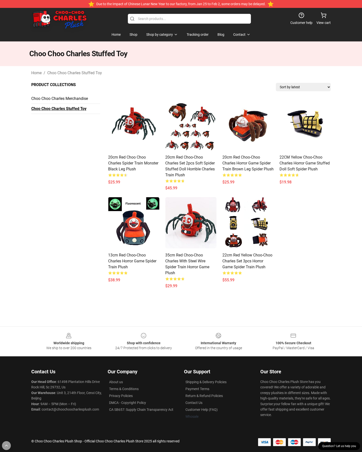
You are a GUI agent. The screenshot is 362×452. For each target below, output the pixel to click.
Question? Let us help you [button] (339, 446)
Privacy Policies (121, 396)
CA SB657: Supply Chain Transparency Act (141, 410)
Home (36, 73)
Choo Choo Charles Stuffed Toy (74, 73)
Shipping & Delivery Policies (206, 382)
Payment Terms (197, 389)
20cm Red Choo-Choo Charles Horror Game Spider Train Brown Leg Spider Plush (248, 163)
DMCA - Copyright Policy (127, 403)
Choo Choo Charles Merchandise (59, 98)
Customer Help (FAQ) (201, 410)
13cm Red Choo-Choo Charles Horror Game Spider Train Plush (132, 261)
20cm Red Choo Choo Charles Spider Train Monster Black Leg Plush (133, 163)
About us (116, 382)
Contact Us (193, 403)
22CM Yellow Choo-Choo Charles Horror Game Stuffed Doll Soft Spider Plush (305, 163)
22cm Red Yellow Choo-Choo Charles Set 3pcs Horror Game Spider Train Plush (247, 261)
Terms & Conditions (124, 389)
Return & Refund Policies (204, 396)
